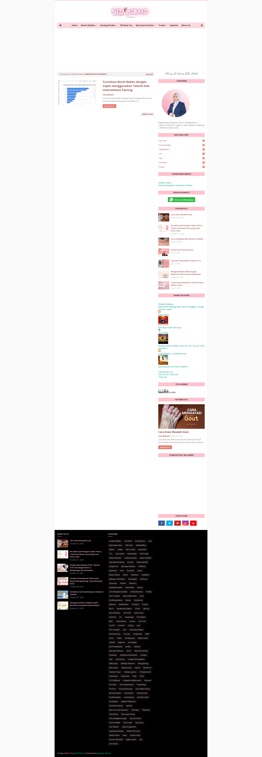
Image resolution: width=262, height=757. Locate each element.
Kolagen (144, 655)
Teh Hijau (135, 710)
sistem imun (138, 613)
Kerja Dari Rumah (141, 651)
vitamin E (112, 617)
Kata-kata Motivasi (116, 651)
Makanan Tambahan (117, 579)
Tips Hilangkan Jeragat (117, 718)
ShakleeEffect (181, 149)
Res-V (111, 608)
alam (125, 735)
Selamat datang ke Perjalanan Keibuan (175, 185)
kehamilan (181, 162)
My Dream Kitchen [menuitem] (145, 25)
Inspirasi (121, 642)
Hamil (119, 638)
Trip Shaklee (114, 727)
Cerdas (132, 621)
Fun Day (127, 634)
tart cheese (113, 744)
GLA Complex (114, 596)
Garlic (111, 638)
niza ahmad (108, 94)
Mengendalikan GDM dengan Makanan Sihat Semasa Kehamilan (186, 273)
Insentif (112, 642)
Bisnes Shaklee (145, 558)
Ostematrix (113, 676)
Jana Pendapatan (115, 646)
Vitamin (123, 583)
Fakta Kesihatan (115, 558)
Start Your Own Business (118, 710)
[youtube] (193, 523)
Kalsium (137, 646)
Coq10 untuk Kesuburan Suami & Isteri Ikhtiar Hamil (187, 283)
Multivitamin (123, 604)
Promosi (112, 689)
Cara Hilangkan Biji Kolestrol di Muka (187, 239)
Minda (137, 668)
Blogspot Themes (104, 753)
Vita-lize (146, 608)
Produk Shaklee (181, 145)
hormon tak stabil (116, 739)
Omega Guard (145, 672)
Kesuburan (138, 600)
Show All (149, 74)
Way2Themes (79, 753)
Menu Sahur (113, 668)
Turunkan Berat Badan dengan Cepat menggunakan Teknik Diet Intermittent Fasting (126, 86)
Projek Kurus (140, 541)
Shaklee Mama (164, 182)
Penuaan (147, 680)
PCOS (142, 676)
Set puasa (113, 583)
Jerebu (128, 646)
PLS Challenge (114, 680)
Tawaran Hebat (130, 558)
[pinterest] (177, 523)
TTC (181, 154)
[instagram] (185, 523)
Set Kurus (143, 579)
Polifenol (142, 566)
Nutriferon (147, 668)
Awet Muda (129, 587)
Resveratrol (129, 693)
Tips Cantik (120, 554)
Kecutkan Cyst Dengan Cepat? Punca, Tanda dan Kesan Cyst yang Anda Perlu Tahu (187, 228)
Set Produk (144, 554)
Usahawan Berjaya (116, 731)
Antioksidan (132, 554)
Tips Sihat (128, 541)
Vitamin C (132, 583)
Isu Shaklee (132, 642)
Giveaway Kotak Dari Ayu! (169, 327)
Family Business (136, 592)
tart (140, 739)
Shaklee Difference (128, 701)
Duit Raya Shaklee (136, 630)
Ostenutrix (125, 676)
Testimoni (146, 710)
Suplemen (113, 570)
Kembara (134, 575)
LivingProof (113, 566)
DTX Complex (114, 630)
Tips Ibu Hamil (135, 718)
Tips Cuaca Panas (128, 714)
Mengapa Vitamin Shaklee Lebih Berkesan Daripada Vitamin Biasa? (85, 604)
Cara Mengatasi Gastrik (118, 592)
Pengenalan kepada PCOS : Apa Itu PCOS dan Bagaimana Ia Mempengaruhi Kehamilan (85, 567)
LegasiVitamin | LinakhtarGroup (172, 353)
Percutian (112, 684)
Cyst (138, 625)
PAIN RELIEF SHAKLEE (168, 374)
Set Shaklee (113, 701)
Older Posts (147, 114)
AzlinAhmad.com (165, 372)
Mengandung (143, 663)
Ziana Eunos (163, 314)
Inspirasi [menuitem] (174, 25)
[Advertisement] (131, 49)
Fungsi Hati (137, 634)
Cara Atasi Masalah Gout (181, 214)
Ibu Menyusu (130, 638)
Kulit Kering (120, 659)
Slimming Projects (116, 706)
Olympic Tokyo (115, 672)
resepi (181, 167)
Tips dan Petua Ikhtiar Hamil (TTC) (186, 260)
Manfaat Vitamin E (128, 663)
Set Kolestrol (129, 697)
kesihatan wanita (115, 587)
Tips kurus (139, 722)
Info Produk (130, 549)
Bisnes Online (114, 575)
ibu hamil (130, 570)
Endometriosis (114, 634)
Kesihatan (113, 655)
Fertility (149, 592)
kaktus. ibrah (131, 739)
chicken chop (135, 735)
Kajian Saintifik (142, 562)
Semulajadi (132, 579)
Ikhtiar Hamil (143, 638)
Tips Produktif (114, 722)
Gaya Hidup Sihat (129, 596)
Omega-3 (135, 604)
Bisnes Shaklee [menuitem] (88, 25)
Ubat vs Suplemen (129, 727)
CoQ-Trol (142, 621)
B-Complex (141, 617)
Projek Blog (141, 684)
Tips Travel (127, 722)
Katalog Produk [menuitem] (107, 25)
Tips (181, 158)
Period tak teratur (126, 684)
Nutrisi (111, 549)
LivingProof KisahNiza (136, 659)
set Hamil (127, 613)
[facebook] (161, 523)
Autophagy (129, 617)
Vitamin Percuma (133, 731)
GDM (147, 634)
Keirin (129, 651)
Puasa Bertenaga (125, 689)
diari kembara (114, 613)
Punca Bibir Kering (143, 689)
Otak (134, 676)
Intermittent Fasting (116, 562)
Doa (124, 630)
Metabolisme (127, 668)
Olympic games (130, 672)
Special (129, 706)
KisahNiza (145, 575)
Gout (142, 596)
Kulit (110, 659)
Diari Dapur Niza (115, 545)
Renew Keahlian (115, 693)
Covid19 (121, 625)
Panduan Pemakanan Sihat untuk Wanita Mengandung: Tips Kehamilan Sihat (86, 581)
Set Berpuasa (142, 693)
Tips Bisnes (113, 714)
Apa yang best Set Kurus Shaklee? (173, 366)
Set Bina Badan (115, 697)
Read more (109, 106)
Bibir (111, 621)
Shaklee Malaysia (165, 304)
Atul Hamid (163, 333)
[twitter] (169, 523)
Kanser (128, 600)
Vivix (122, 570)
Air (120, 617)
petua (140, 570)
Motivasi (112, 604)
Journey (130, 562)
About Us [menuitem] (185, 25)
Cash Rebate (121, 621)
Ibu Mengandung (115, 600)
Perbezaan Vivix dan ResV (182, 250)
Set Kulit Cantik (142, 697)
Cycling (130, 625)
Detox (125, 575)
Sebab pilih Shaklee (124, 608)
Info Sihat (181, 141)
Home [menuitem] (74, 25)
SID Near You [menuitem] (126, 25)
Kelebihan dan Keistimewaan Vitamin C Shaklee (87, 593)
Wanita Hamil (114, 735)
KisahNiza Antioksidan (128, 655)
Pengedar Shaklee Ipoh (132, 680)
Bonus (139, 587)
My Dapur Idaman (128, 566)
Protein (145, 604)
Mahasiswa (113, 663)
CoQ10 (112, 625)
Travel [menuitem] (162, 25)
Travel (137, 608)
